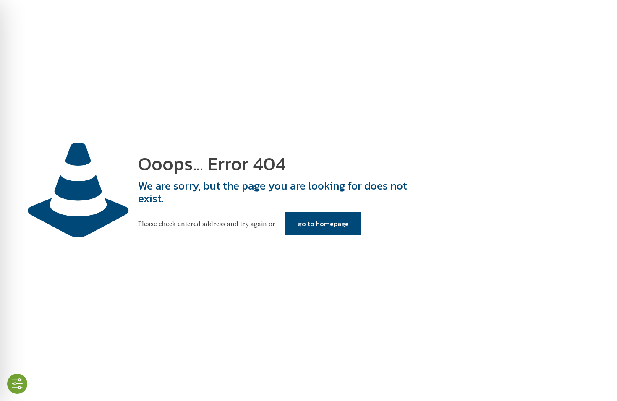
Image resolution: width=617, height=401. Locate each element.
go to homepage (323, 224)
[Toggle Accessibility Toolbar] (17, 384)
